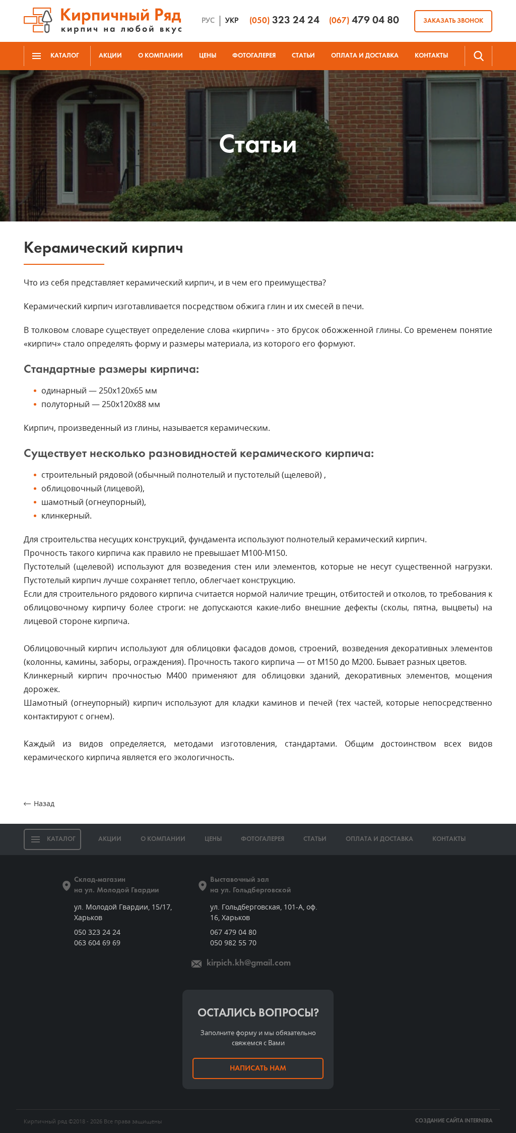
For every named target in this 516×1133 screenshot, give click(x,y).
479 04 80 (364, 20)
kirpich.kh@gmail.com (249, 963)
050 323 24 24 (97, 932)
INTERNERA (478, 1121)
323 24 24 (284, 20)
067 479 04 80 (233, 932)
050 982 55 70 (233, 942)
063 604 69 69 (97, 942)
